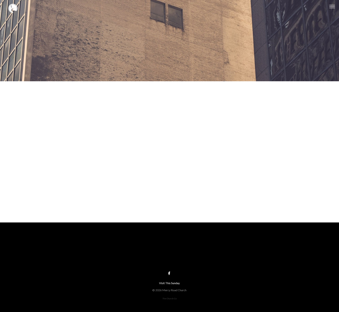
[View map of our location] (169, 242)
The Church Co (169, 298)
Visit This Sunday (169, 283)
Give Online (236, 261)
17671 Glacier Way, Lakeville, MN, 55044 (169, 261)
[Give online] (237, 242)
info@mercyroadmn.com (102, 261)
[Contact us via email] (102, 242)
